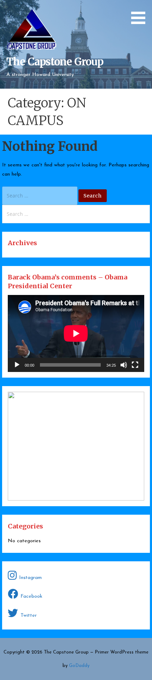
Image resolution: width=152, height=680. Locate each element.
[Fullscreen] (135, 364)
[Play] (17, 364)
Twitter (29, 615)
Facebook (31, 596)
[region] (76, 446)
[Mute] (123, 364)
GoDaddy (79, 665)
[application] (76, 333)
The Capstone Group (54, 61)
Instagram (30, 577)
